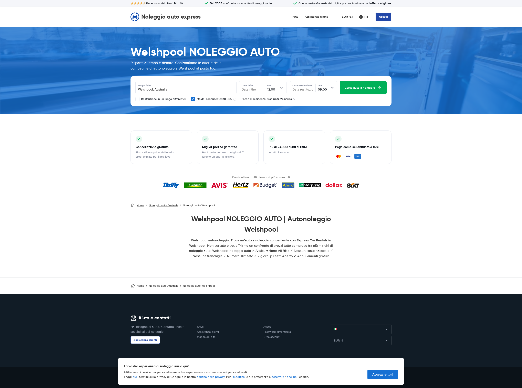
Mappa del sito (206, 337)
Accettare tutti (382, 374)
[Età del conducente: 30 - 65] (193, 99)
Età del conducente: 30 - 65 (214, 99)
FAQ (295, 16)
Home (140, 205)
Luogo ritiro (144, 85)
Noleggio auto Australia (163, 205)
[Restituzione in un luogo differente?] (137, 99)
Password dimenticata (277, 332)
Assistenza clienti (316, 16)
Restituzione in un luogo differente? (163, 99)
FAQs (200, 326)
